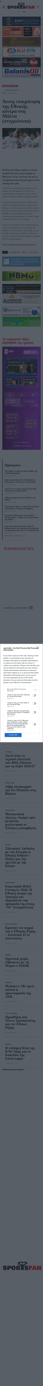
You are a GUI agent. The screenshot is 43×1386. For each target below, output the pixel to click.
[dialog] (21, 693)
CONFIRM (13, 735)
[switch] (34, 695)
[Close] (38, 648)
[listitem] (21, 690)
